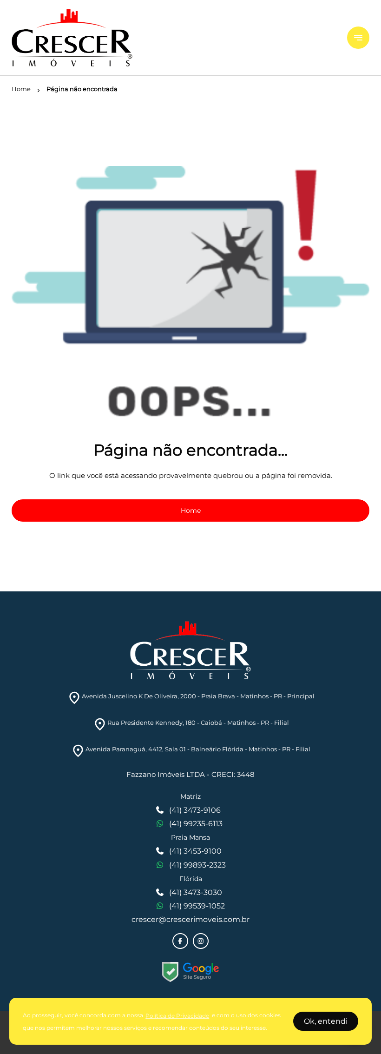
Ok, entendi (326, 1021)
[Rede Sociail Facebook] (180, 941)
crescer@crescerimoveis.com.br (190, 919)
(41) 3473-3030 (195, 892)
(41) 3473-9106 (195, 810)
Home (191, 510)
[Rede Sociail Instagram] (201, 941)
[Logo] (174, 37)
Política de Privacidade (177, 1015)
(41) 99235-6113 (196, 823)
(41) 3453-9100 (195, 851)
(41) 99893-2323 (197, 865)
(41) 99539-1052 (197, 906)
